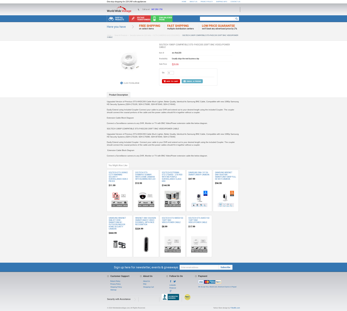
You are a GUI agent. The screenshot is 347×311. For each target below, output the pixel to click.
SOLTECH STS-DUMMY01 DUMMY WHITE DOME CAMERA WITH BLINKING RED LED (145, 175)
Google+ (170, 292)
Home (184, 1)
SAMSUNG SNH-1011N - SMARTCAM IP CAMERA (198, 173)
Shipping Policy (116, 287)
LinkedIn (172, 285)
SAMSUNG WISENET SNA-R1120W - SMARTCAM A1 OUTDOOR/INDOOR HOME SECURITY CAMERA (117, 223)
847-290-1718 (157, 9)
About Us (193, 1)
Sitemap (113, 290)
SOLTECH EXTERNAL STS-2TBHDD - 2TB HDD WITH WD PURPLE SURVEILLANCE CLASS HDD (172, 176)
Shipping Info (221, 1)
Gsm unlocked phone (165, 19)
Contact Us (235, 1)
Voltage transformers (143, 19)
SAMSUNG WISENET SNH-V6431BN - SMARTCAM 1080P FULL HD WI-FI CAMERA (225, 175)
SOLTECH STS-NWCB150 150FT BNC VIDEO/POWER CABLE (172, 220)
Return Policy (115, 281)
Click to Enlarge (131, 83)
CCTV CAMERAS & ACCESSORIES (166, 35)
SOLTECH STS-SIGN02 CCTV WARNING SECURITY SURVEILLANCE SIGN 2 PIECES (118, 176)
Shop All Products (119, 19)
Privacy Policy (207, 1)
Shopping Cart (148, 287)
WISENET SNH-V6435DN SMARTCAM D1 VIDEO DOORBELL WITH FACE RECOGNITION (145, 221)
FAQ (144, 284)
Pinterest (172, 288)
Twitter (175, 282)
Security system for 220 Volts (140, 35)
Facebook (170, 282)
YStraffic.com (235, 308)
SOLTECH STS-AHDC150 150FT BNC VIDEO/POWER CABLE (198, 220)
